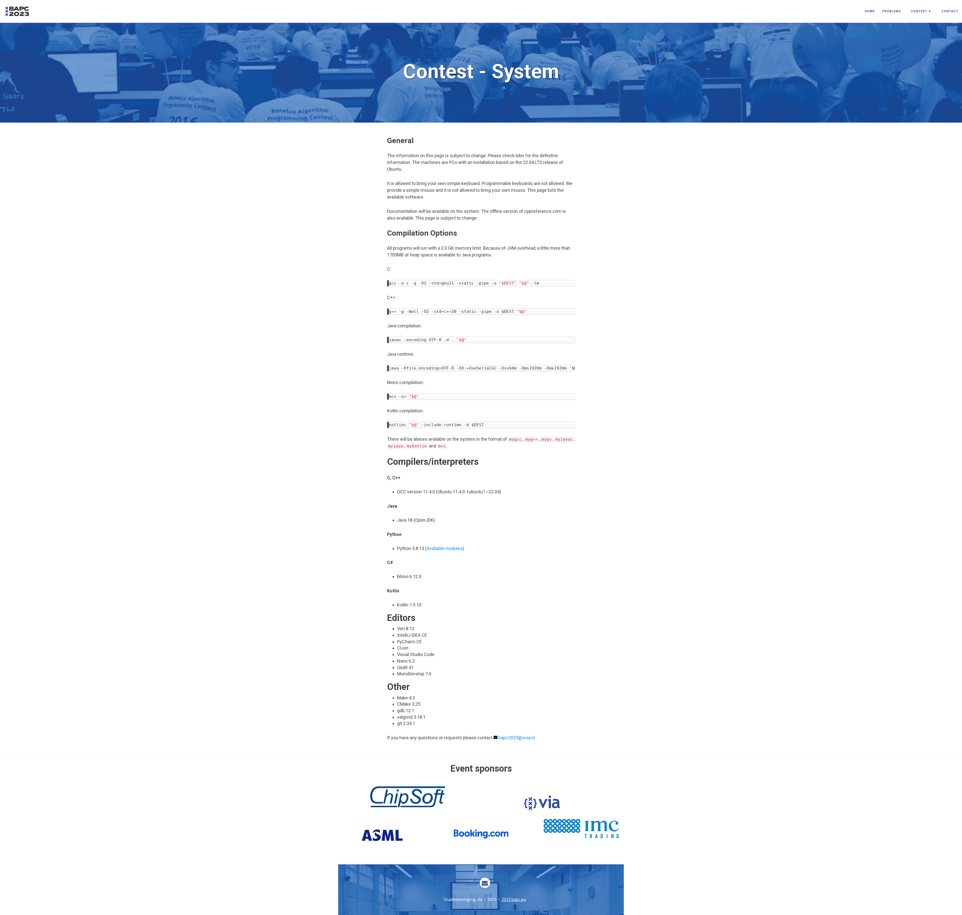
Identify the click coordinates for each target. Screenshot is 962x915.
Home (870, 11)
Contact (949, 11)
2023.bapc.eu (514, 899)
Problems (891, 11)
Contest (919, 11)
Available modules (445, 548)
